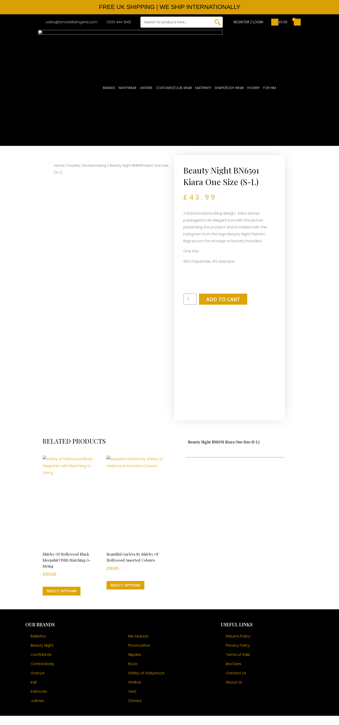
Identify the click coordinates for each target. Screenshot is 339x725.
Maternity (203, 87)
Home (59, 165)
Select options (62, 591)
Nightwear (127, 87)
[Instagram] (239, 696)
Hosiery (253, 87)
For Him (269, 87)
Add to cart (223, 299)
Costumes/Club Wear (174, 87)
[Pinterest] (252, 696)
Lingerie (146, 87)
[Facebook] (226, 696)
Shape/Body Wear (229, 87)
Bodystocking (94, 165)
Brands (109, 87)
